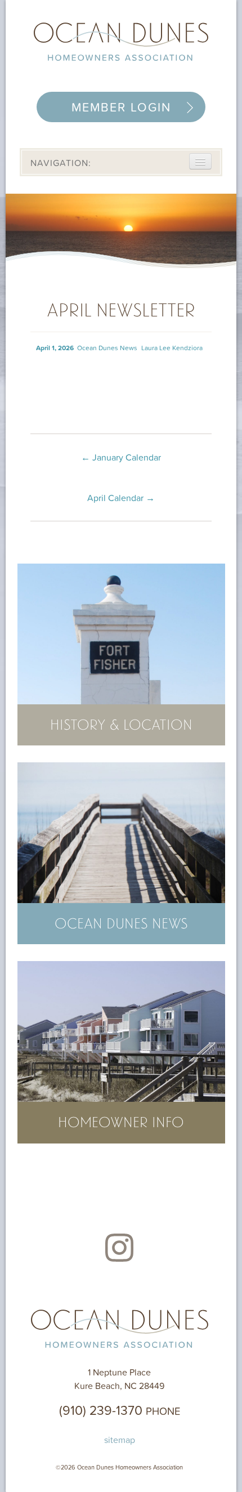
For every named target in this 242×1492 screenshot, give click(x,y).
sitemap (119, 1439)
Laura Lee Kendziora (172, 347)
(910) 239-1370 (119, 1410)
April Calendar (121, 498)
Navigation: (60, 163)
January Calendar (121, 457)
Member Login (121, 107)
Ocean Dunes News (107, 347)
